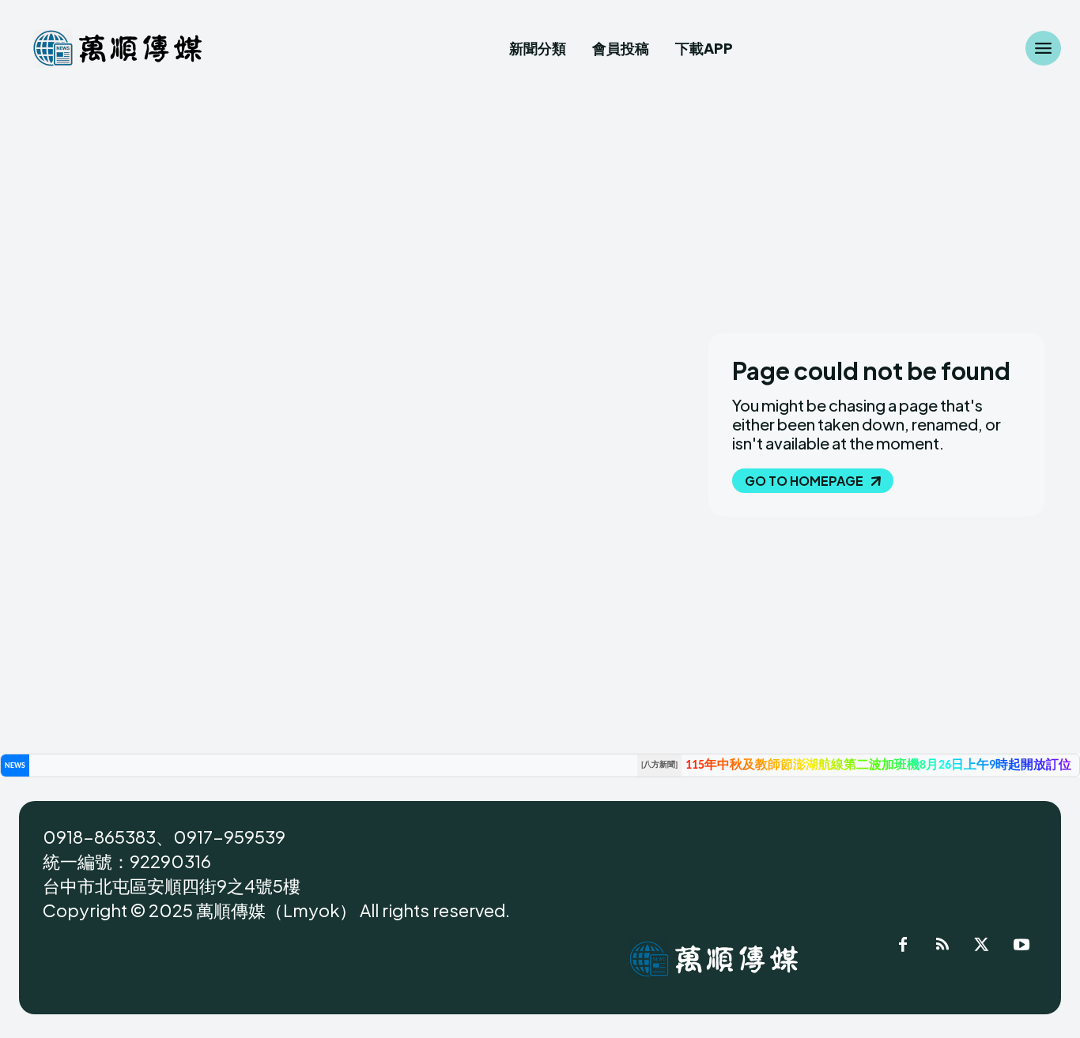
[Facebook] (903, 947)
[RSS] (942, 947)
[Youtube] (1021, 947)
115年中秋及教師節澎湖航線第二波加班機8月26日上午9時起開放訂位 (878, 765)
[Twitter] (982, 947)
